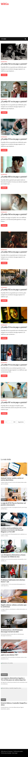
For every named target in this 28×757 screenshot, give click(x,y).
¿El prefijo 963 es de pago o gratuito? (14, 64)
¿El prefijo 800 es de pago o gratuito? (14, 177)
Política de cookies (18, 751)
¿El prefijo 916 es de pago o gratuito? (14, 365)
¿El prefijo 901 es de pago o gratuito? (14, 402)
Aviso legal (14, 753)
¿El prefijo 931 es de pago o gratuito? (14, 102)
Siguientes (21, 422)
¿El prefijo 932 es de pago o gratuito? (14, 290)
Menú (4, 39)
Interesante (4, 61)
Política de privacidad (6, 753)
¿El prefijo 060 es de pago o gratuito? (14, 214)
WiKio (5, 4)
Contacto (10, 751)
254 (14, 422)
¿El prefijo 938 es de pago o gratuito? (14, 252)
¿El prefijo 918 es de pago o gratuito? (14, 139)
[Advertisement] (14, 22)
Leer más (4, 75)
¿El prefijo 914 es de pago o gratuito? (14, 327)
